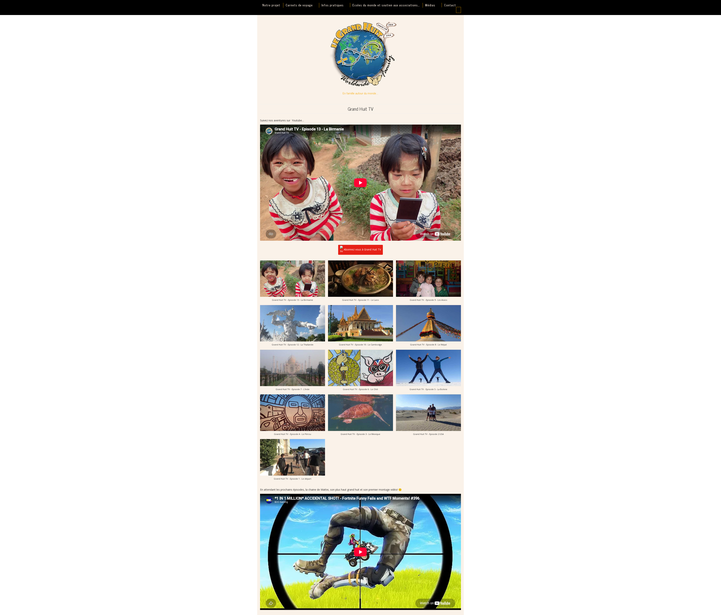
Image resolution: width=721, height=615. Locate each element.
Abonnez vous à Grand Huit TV (362, 249)
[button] (293, 282)
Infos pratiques (332, 5)
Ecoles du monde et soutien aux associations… (386, 5)
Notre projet (271, 5)
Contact (450, 5)
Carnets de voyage (299, 5)
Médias (430, 5)
